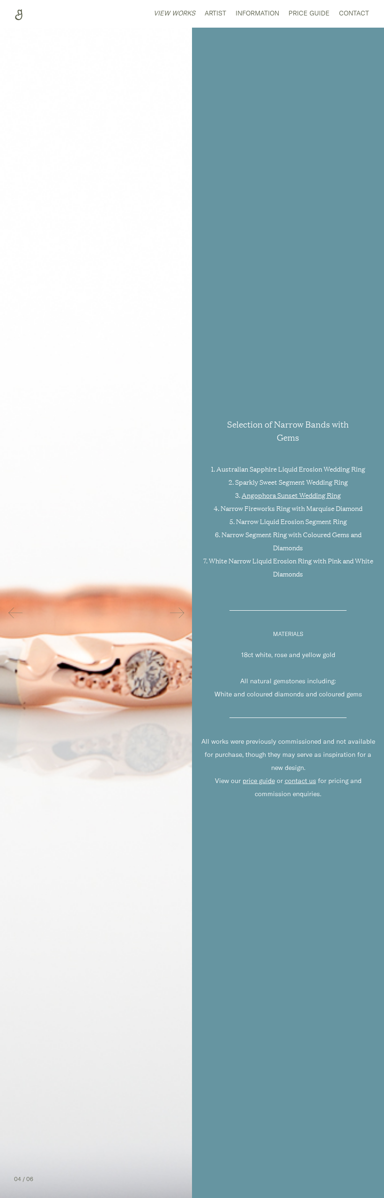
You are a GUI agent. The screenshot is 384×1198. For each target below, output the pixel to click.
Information (257, 13)
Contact (354, 13)
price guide (259, 780)
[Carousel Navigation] (96, 612)
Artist (215, 13)
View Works (174, 13)
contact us (300, 780)
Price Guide (309, 13)
